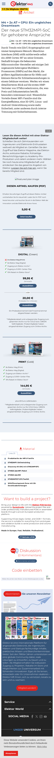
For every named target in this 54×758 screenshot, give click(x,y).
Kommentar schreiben (26, 561)
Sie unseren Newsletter (28, 593)
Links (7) (12, 453)
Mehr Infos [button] (42, 747)
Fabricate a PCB (27, 537)
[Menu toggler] (4, 3)
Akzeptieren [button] (11, 753)
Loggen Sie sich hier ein (23, 168)
